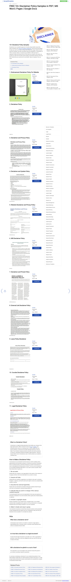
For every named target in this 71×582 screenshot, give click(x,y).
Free (63, 1)
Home (10, 3)
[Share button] (5, 291)
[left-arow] (1, 291)
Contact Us (4, 580)
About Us (9, 580)
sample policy (14, 3)
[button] (68, 1)
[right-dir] (69, 291)
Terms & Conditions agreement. (25, 48)
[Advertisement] (35, 18)
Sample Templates (65, 580)
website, (35, 446)
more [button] (12, 68)
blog (31, 446)
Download (36, 82)
